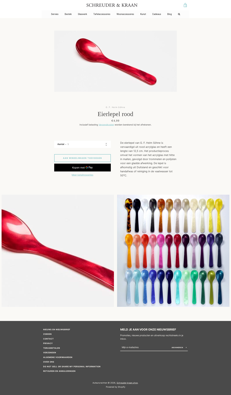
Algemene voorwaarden (57, 357)
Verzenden (49, 352)
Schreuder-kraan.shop (127, 383)
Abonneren (178, 347)
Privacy (48, 343)
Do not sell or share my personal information (72, 366)
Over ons (48, 362)
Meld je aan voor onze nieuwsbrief (148, 329)
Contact (48, 339)
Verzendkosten (106, 124)
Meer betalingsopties (82, 174)
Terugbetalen (51, 348)
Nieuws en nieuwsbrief (56, 329)
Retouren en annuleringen (59, 371)
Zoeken (47, 334)
